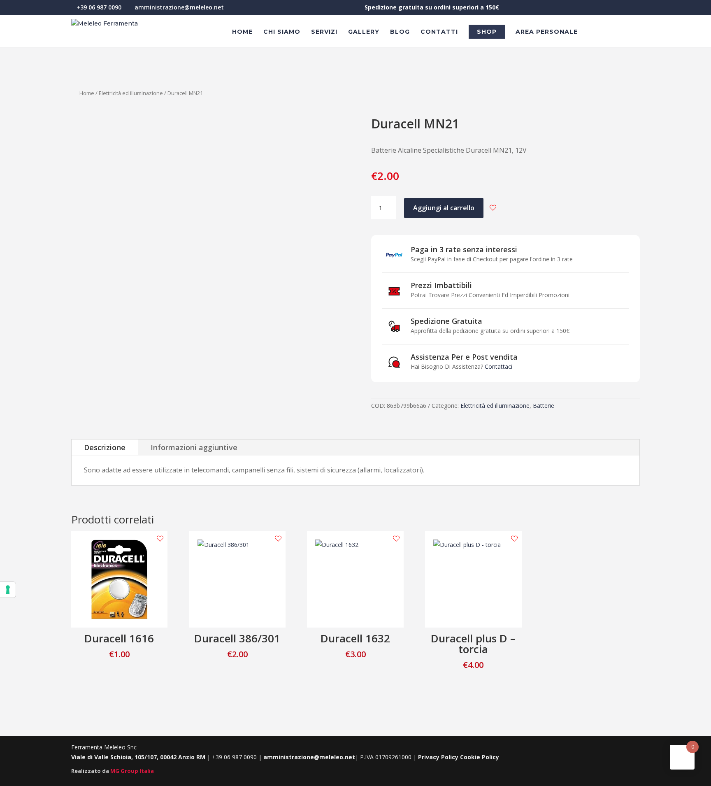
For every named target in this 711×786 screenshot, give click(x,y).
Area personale (547, 32)
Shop (487, 31)
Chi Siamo (281, 32)
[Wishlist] (493, 208)
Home (242, 32)
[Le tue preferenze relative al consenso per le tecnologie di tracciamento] (8, 590)
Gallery (363, 32)
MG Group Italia (132, 770)
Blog (400, 32)
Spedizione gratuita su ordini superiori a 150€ (432, 8)
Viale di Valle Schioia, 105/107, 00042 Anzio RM (139, 757)
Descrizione (104, 447)
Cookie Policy (479, 757)
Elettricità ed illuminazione (131, 93)
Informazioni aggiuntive (194, 447)
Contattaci (498, 366)
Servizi (324, 32)
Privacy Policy (438, 757)
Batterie (543, 405)
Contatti (439, 32)
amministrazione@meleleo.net (309, 757)
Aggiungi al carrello (443, 207)
